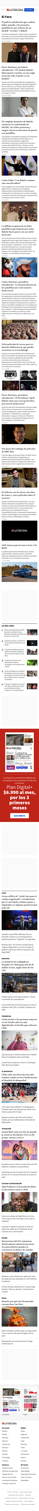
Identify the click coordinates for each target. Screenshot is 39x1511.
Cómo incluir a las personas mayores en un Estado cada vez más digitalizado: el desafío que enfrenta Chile (19, 1023)
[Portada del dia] (19, 771)
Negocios (5, 958)
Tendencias (6, 1016)
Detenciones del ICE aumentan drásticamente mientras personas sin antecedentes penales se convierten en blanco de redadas (18, 1245)
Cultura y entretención (12, 1183)
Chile (4, 893)
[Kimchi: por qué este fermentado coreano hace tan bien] (19, 1317)
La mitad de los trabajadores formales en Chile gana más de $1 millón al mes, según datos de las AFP (18, 966)
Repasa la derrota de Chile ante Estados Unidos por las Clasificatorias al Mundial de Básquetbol (18, 1119)
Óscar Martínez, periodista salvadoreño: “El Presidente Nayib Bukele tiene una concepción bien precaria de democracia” (18, 399)
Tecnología (6, 1129)
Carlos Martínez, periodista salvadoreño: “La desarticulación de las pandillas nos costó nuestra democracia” (19, 286)
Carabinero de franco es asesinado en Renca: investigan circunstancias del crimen (15, 663)
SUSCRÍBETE (19, 815)
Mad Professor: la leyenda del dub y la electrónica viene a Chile (19, 1188)
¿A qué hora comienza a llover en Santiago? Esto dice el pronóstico (19, 1063)
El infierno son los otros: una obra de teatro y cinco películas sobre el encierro (18, 495)
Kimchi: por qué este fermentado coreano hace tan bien (17, 1302)
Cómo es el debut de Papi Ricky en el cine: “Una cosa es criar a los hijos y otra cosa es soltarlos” (18, 1218)
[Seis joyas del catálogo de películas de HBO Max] (19, 478)
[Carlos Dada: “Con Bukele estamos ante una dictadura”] (19, 211)
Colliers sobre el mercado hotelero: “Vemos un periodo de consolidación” (18, 998)
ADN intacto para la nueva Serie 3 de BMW (19, 546)
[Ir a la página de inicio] (15, 10)
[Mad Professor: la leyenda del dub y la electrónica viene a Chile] (19, 1202)
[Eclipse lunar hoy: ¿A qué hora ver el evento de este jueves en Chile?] (32, 643)
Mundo (4, 1238)
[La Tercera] (11, 1412)
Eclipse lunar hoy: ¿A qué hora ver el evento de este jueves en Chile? (14, 643)
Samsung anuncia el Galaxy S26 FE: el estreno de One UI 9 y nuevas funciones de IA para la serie (19, 1174)
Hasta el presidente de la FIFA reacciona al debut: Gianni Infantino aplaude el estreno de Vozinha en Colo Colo (15, 633)
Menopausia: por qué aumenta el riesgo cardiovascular (17, 1342)
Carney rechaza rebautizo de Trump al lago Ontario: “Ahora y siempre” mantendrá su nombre (18, 1289)
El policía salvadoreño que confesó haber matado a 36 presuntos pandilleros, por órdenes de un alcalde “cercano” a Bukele (18, 26)
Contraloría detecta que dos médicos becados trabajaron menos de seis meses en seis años (14, 653)
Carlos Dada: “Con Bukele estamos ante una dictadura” (18, 181)
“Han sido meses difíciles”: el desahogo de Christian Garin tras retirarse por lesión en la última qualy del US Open (19, 1109)
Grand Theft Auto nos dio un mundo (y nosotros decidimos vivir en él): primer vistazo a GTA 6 (19, 1135)
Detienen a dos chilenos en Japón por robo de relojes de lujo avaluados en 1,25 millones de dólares (19, 1278)
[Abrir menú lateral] (4, 10)
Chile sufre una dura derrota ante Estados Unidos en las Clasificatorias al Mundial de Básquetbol (19, 1078)
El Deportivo (7, 1071)
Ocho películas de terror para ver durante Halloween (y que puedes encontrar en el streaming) (18, 347)
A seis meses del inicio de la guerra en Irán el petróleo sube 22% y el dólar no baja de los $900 (19, 1007)
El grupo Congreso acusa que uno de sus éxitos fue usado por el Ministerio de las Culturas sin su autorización (15, 687)
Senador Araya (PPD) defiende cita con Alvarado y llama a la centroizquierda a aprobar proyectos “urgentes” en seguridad (18, 936)
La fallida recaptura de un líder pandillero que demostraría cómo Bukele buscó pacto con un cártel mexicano (18, 230)
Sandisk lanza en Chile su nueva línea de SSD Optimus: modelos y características (19, 1165)
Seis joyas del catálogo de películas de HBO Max (18, 450)
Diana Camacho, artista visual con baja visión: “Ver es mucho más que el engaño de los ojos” (19, 1333)
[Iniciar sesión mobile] (36, 10)
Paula (4, 1298)
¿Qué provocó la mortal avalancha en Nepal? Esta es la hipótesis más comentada (19, 1055)
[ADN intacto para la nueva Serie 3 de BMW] (19, 572)
